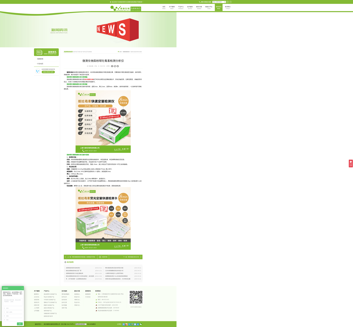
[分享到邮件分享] (135, 324)
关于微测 (37, 291)
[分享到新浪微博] (118, 66)
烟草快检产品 (48, 310)
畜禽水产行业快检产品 (50, 302)
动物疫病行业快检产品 (50, 313)
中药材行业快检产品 (49, 299)
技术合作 (64, 297)
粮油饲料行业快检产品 (50, 294)
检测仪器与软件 (48, 316)
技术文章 (64, 302)
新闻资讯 (88, 291)
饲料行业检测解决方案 (77, 299)
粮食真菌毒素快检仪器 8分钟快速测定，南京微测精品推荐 (84, 276)
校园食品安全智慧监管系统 (77, 294)
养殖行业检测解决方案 (77, 305)
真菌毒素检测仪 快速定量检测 (84, 273)
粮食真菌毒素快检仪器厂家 (84, 270)
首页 (120, 51)
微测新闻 (40, 59)
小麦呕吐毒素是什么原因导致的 (123, 273)
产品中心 (46, 291)
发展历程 (36, 299)
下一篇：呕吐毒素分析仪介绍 (131, 257)
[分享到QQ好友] (112, 66)
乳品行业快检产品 (49, 297)
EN (227, 2)
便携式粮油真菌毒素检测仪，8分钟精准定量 (123, 279)
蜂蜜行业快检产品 (49, 305)
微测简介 (36, 294)
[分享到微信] (115, 66)
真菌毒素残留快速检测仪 (84, 268)
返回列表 (104, 257)
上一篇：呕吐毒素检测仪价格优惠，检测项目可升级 (81, 257)
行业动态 (40, 63)
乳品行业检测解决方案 (77, 302)
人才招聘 (36, 308)
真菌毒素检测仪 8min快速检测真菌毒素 (123, 276)
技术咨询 (64, 299)
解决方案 (77, 291)
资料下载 (64, 308)
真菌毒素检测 (126, 51)
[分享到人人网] (138, 324)
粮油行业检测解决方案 (77, 297)
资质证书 (36, 302)
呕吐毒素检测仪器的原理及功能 (123, 268)
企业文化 (36, 297)
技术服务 (64, 291)
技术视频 (64, 305)
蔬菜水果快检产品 (49, 308)
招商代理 (36, 305)
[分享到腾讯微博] (129, 324)
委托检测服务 (65, 294)
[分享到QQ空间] (132, 324)
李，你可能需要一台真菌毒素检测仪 (84, 279)
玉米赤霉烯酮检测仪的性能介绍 (123, 270)
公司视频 (36, 310)
